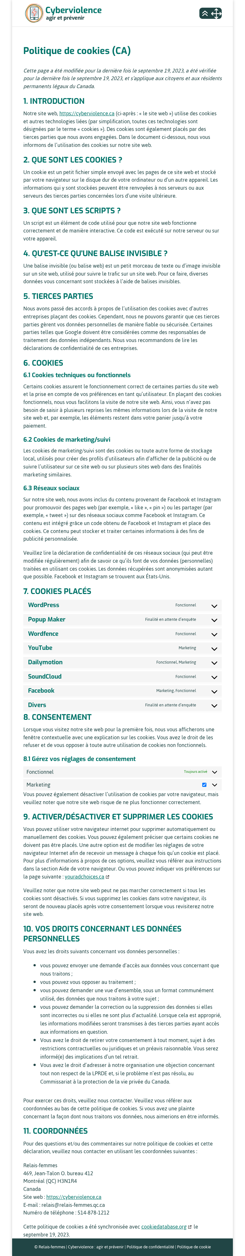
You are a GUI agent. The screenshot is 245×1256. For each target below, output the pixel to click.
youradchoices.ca (84, 877)
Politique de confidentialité (150, 1247)
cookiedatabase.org (164, 1227)
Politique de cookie (194, 1247)
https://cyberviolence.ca (87, 113)
